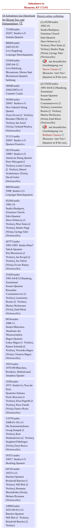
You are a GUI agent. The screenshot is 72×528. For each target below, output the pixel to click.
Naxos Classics (51, 69)
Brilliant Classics (52, 134)
